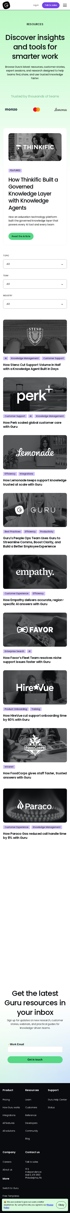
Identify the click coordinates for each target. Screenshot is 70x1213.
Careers (7, 1161)
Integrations (9, 1115)
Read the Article (21, 236)
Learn (28, 1099)
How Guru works (11, 1107)
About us (7, 1169)
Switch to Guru (11, 1188)
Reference (30, 1115)
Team (5, 275)
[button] (64, 5)
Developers (31, 1123)
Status (51, 1107)
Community (31, 1130)
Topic (6, 255)
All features (8, 1123)
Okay (61, 1205)
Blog (27, 1138)
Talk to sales (51, 5)
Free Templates (11, 1196)
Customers (31, 1107)
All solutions (9, 1130)
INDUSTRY (7, 295)
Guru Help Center (57, 1099)
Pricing (6, 1099)
